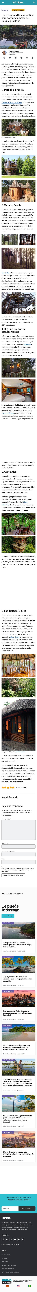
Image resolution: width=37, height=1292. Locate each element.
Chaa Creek (14, 637)
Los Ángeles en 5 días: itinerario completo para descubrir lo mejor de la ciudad (17, 1013)
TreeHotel (5, 273)
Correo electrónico (9, 851)
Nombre (5, 843)
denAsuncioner (20, 752)
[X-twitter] (11, 1239)
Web (3, 859)
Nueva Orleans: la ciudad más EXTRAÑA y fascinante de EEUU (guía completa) (18, 1154)
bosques (27, 344)
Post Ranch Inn (8, 413)
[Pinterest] (19, 1239)
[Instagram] (7, 1239)
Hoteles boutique (18, 10)
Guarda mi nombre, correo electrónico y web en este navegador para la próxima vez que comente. (18, 870)
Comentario (6, 819)
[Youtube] (15, 1239)
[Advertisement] (18, 440)
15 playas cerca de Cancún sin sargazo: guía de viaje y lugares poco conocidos (18, 979)
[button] (3, 2)
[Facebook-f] (3, 1239)
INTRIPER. (16, 1244)
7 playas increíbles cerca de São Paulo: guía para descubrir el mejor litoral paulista (17, 945)
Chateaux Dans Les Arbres (12, 102)
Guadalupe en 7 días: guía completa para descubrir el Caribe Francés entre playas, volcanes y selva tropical (17, 1119)
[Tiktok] (23, 1239)
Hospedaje (5, 10)
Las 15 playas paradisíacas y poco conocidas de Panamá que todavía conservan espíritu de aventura (16, 1047)
